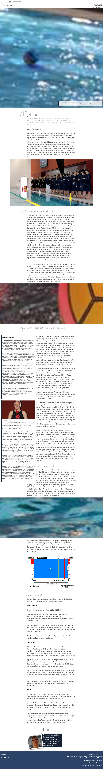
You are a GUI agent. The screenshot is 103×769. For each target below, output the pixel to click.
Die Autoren (98, 6)
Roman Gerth (36, 129)
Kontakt (3, 5)
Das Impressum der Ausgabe (92, 765)
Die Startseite (98, 4)
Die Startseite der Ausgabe (93, 760)
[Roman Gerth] (34, 741)
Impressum (9, 5)
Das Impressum (97, 7)
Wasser (95, 2)
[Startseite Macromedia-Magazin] (11, 3)
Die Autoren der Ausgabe (93, 763)
